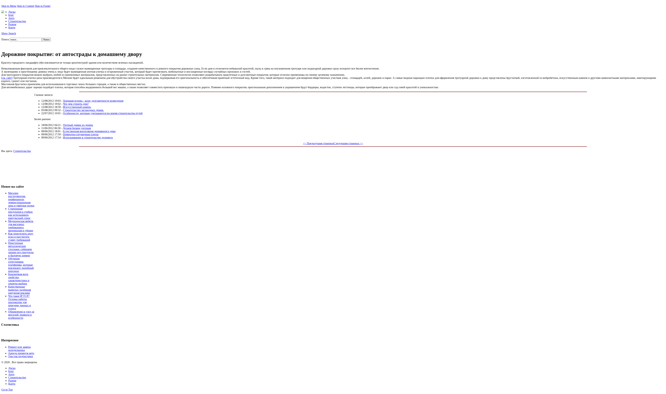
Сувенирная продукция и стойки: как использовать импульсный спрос (20, 213)
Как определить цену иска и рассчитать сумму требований (20, 236)
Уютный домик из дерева (78, 125)
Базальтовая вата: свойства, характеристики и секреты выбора (18, 279)
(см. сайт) (6, 77)
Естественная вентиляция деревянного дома (89, 131)
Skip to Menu (8, 6)
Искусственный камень (77, 107)
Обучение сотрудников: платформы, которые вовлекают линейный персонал (21, 265)
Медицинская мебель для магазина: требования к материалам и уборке (20, 226)
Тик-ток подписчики (20, 356)
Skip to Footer (42, 6)
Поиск (5, 39)
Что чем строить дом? (76, 103)
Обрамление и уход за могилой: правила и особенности (21, 314)
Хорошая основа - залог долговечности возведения (93, 100)
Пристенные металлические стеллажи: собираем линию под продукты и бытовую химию (21, 249)
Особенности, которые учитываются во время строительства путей (103, 113)
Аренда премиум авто (21, 353)
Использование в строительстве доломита (88, 137)
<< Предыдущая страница (318, 143)
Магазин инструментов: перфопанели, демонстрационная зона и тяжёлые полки (21, 199)
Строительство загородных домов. (83, 110)
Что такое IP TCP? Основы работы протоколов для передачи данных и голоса (19, 302)
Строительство (22, 151)
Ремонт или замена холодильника (19, 348)
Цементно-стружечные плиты (81, 134)
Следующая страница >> (348, 143)
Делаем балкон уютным (77, 128)
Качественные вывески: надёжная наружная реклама (19, 289)
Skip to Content (25, 6)
